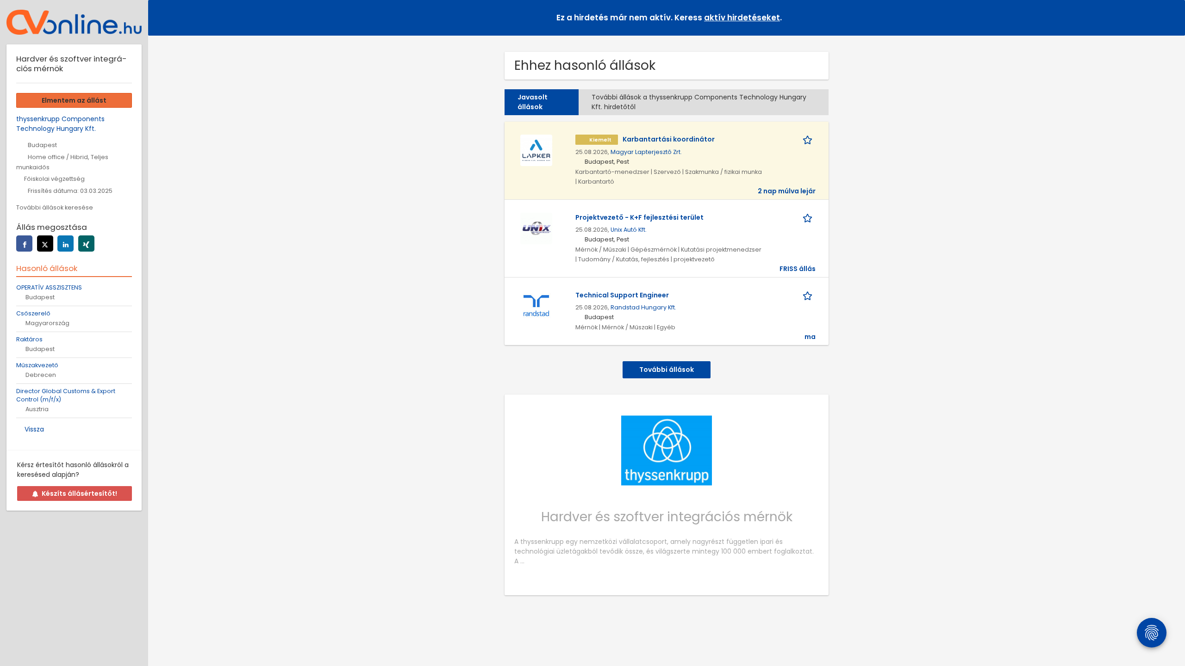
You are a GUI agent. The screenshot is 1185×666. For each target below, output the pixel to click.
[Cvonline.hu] (74, 22)
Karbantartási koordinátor (669, 139)
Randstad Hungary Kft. (643, 307)
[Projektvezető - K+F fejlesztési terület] (536, 228)
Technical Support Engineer (622, 295)
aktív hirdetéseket (742, 17)
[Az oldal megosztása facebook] (24, 243)
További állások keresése (54, 207)
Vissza (34, 429)
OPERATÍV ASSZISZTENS (49, 287)
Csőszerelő (33, 313)
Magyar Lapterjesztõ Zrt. (646, 152)
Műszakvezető (37, 365)
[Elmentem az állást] (809, 139)
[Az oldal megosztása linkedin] (65, 243)
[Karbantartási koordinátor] (536, 149)
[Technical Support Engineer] (536, 305)
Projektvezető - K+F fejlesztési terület (639, 217)
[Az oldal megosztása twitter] (45, 243)
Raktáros (29, 339)
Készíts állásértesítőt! (79, 493)
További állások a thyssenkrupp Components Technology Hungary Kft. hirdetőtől (699, 101)
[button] (1170, 17)
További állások (666, 369)
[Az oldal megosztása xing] (86, 243)
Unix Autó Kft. (629, 230)
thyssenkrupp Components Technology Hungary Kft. (60, 123)
